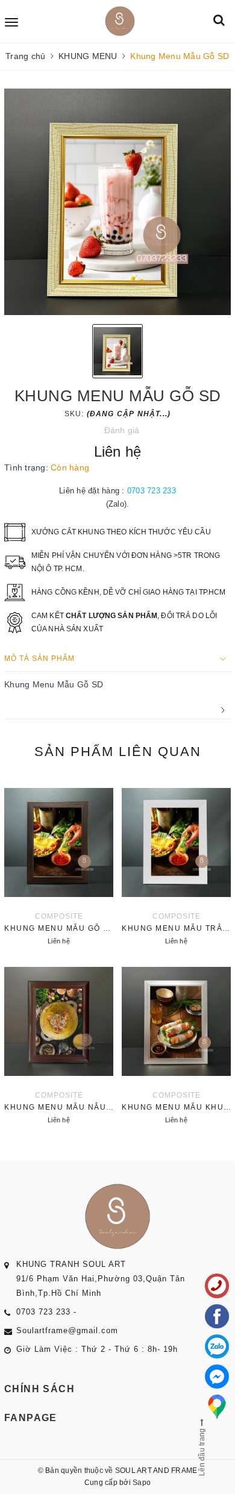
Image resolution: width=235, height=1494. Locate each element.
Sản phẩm (117, 751)
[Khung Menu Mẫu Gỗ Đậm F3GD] (59, 863)
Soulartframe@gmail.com (67, 1330)
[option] (117, 202)
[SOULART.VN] (120, 21)
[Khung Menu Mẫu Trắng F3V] (176, 863)
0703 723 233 (151, 490)
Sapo (142, 1482)
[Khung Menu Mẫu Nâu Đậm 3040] (59, 1042)
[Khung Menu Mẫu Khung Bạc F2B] (176, 1042)
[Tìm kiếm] (219, 21)
